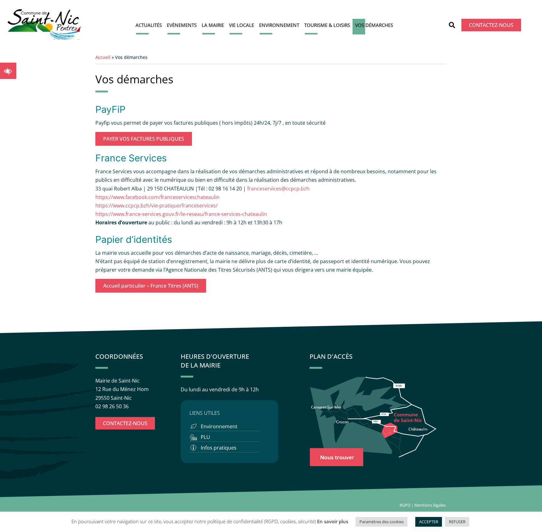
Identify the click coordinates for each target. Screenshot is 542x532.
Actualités (149, 25)
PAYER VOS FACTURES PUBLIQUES (143, 138)
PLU (205, 437)
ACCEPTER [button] (428, 521)
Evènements (182, 25)
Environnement (279, 25)
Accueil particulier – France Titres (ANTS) (150, 285)
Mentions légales (430, 505)
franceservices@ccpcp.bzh (279, 188)
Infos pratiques (218, 447)
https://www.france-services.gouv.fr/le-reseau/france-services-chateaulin (181, 214)
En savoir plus (332, 521)
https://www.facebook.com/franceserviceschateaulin (157, 197)
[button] (8, 71)
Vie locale (241, 25)
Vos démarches (374, 25)
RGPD (405, 505)
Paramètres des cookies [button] (381, 521)
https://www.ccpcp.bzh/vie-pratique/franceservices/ (156, 205)
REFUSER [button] (457, 521)
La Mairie (213, 25)
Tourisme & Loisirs (327, 25)
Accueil (102, 57)
